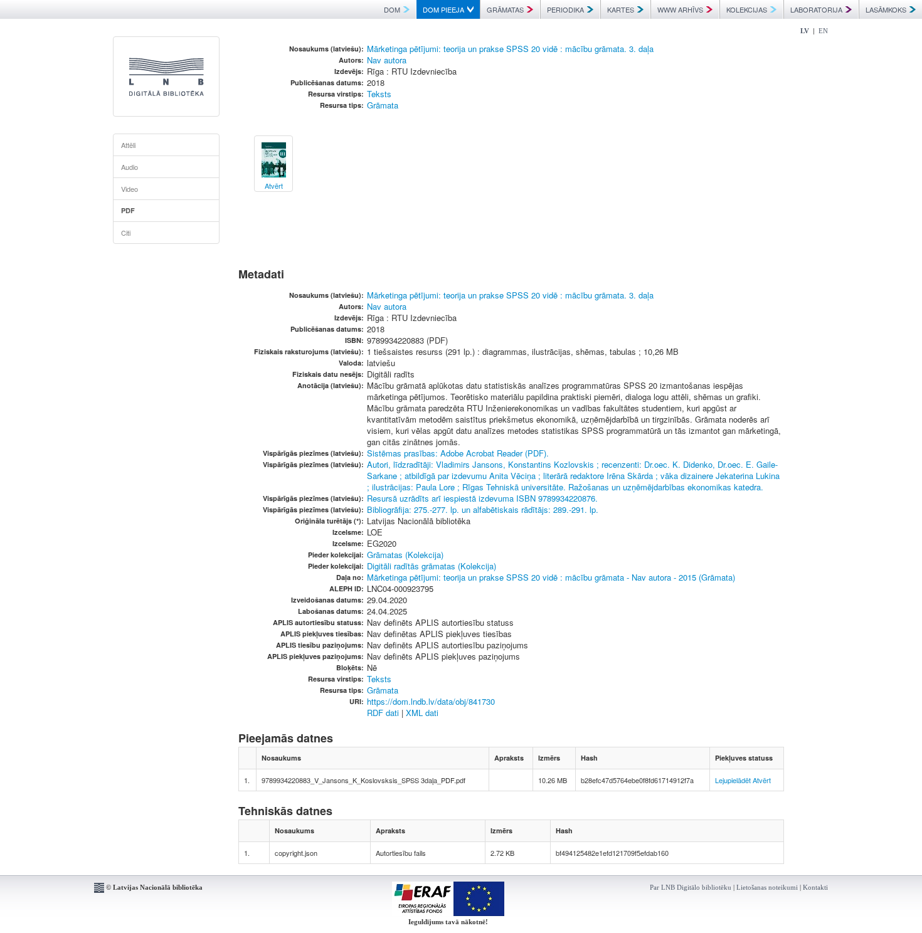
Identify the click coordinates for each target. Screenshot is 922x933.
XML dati (422, 713)
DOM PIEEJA (443, 9)
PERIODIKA (565, 9)
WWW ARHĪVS (680, 9)
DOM (392, 9)
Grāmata (382, 105)
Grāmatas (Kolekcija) (405, 555)
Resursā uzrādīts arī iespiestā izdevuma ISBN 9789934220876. (482, 498)
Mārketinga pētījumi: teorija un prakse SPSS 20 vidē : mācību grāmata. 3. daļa (510, 49)
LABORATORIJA (816, 9)
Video (129, 189)
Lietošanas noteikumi (767, 887)
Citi (125, 233)
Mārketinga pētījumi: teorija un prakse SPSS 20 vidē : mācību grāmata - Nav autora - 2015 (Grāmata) (551, 577)
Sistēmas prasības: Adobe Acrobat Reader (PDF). (458, 453)
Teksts (379, 94)
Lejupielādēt (733, 780)
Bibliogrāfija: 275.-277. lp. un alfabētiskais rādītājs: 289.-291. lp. (482, 509)
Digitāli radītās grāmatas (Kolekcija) (431, 566)
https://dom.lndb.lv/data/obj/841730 (431, 701)
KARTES (620, 9)
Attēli (128, 145)
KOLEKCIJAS (746, 9)
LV (804, 30)
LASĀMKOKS (886, 9)
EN (823, 30)
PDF (128, 210)
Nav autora (386, 60)
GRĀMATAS (505, 9)
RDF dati (383, 713)
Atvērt (762, 780)
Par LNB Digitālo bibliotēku (690, 887)
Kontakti (815, 887)
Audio (129, 167)
